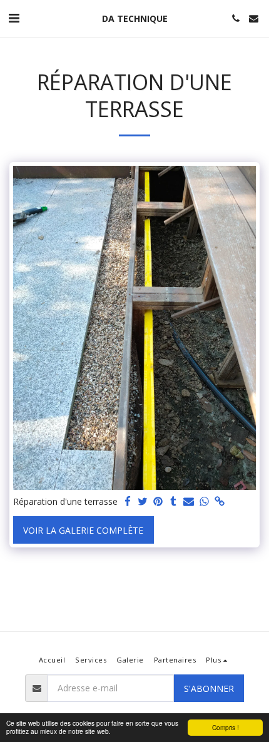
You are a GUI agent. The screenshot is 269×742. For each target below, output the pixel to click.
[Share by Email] (189, 501)
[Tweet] (143, 501)
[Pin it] (158, 501)
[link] (219, 501)
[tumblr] (174, 501)
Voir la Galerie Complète (83, 530)
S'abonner (209, 688)
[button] (13, 18)
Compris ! (225, 727)
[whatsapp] (204, 501)
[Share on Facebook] (127, 501)
